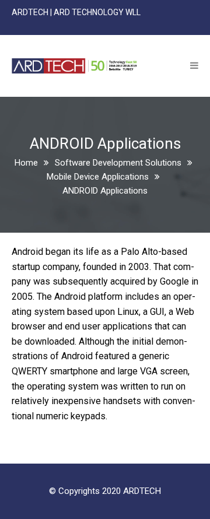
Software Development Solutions (118, 162)
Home (26, 162)
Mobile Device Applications (98, 176)
